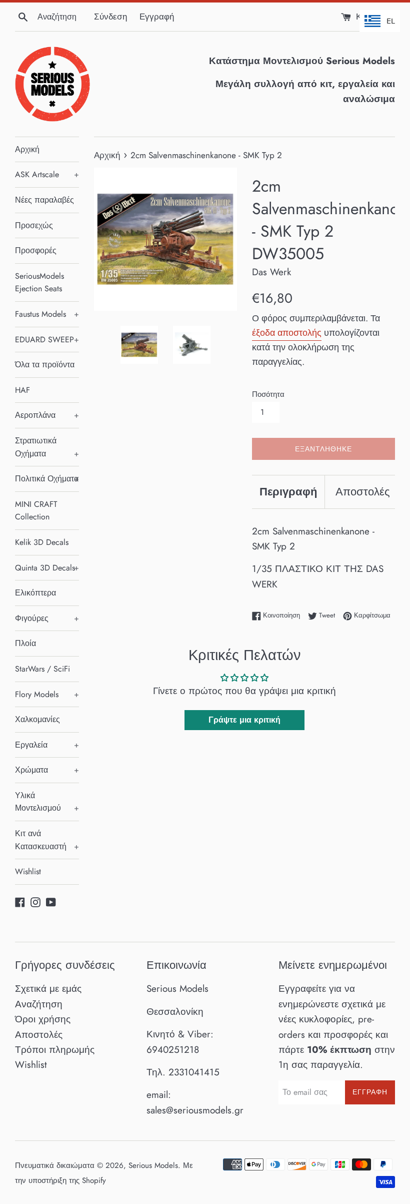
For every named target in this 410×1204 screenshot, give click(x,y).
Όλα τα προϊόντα (44, 364)
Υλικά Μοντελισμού (47, 802)
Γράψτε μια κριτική (244, 720)
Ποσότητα (268, 394)
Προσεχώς (34, 225)
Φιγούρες (47, 618)
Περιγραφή (288, 491)
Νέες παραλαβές (44, 200)
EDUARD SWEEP (47, 339)
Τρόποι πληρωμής (54, 1049)
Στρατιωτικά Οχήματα (47, 447)
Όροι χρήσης (42, 1019)
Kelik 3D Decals (41, 542)
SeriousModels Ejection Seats (39, 282)
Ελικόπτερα (35, 592)
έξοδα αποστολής (287, 332)
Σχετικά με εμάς (48, 988)
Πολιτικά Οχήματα (47, 478)
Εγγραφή (157, 17)
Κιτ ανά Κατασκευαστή (47, 840)
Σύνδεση (110, 17)
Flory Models (47, 694)
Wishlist (28, 871)
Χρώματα (47, 770)
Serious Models (153, 1165)
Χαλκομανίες (37, 719)
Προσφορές (35, 250)
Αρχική (27, 149)
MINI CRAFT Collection (36, 510)
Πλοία (25, 643)
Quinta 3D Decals (47, 567)
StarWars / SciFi (42, 669)
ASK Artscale (47, 174)
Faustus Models (47, 314)
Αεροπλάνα (47, 415)
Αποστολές (363, 491)
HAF (22, 390)
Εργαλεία (47, 745)
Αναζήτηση (38, 1004)
